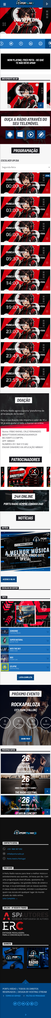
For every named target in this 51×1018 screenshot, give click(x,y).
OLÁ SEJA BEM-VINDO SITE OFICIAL (25, 557)
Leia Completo (9, 898)
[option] (25, 95)
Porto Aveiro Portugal (16, 858)
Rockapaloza (26, 771)
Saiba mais (25, 738)
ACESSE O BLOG (9, 579)
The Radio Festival (26, 792)
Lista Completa (25, 677)
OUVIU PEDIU (26, 19)
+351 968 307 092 (14, 849)
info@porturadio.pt (15, 854)
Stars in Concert (26, 813)
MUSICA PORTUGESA (16, 203)
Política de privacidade (35, 996)
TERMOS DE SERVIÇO (13, 996)
